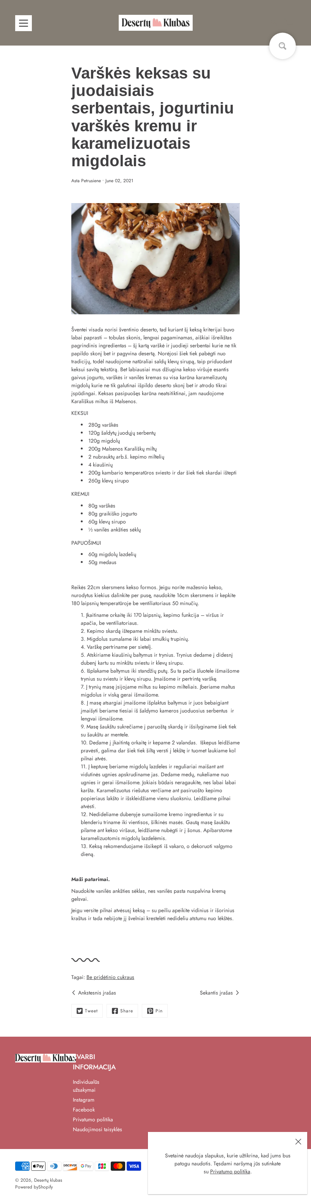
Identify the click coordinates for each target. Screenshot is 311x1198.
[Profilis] (273, 23)
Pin (159, 1010)
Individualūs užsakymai (86, 1086)
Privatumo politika (230, 1171)
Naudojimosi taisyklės (97, 1129)
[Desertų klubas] (156, 23)
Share (126, 1010)
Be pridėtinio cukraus (110, 977)
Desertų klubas (48, 1180)
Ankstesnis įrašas (97, 992)
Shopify (45, 1187)
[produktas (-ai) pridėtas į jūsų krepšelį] (290, 23)
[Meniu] (23, 23)
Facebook (84, 1109)
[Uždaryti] (298, 1141)
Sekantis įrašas (216, 992)
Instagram (83, 1099)
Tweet (91, 1010)
